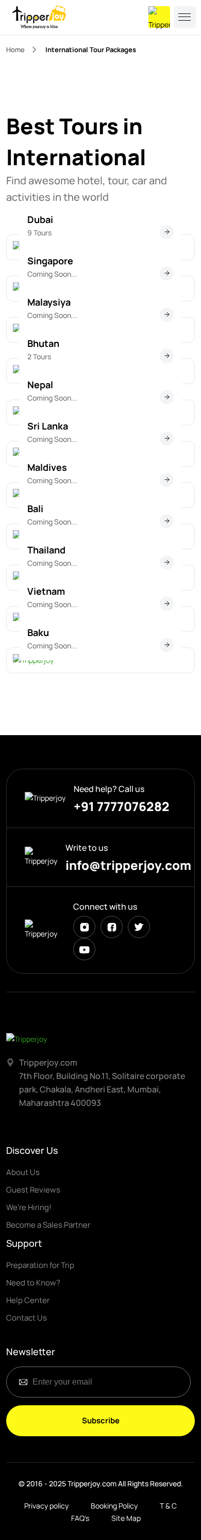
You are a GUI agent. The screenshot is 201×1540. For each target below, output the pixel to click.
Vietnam (46, 591)
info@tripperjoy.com (128, 865)
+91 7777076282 (122, 806)
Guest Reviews (33, 1189)
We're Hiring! (29, 1207)
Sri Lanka (47, 426)
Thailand (46, 550)
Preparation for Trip (40, 1265)
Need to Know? (33, 1282)
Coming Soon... (52, 274)
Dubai (40, 219)
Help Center (27, 1300)
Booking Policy (114, 1506)
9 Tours (39, 232)
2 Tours (39, 356)
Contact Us (26, 1317)
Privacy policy (46, 1506)
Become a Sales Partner (48, 1224)
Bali (35, 508)
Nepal (40, 384)
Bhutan (43, 343)
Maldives (47, 467)
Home (15, 49)
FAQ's (80, 1518)
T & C (168, 1506)
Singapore (50, 261)
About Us (23, 1172)
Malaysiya (49, 302)
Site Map (126, 1518)
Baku (38, 632)
